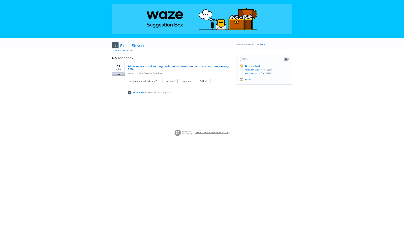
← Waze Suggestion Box (122, 50)
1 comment (132, 73)
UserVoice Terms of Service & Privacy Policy (212, 133)
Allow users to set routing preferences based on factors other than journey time (178, 68)
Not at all (172, 81)
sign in (262, 44)
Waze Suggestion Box (147, 73)
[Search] (286, 59)
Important (188, 81)
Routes (160, 73)
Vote (118, 74)
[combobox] (262, 59)
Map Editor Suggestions (255, 70)
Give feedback (253, 66)
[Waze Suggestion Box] (202, 19)
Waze (248, 79)
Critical (205, 81)
